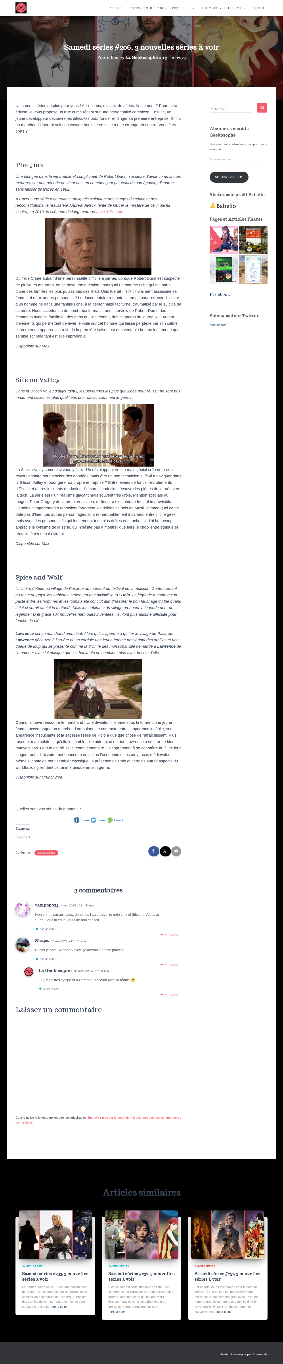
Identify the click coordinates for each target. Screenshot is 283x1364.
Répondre (171, 935)
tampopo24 (47, 905)
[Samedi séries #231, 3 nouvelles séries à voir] (227, 1234)
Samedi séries (46, 853)
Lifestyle (235, 8)
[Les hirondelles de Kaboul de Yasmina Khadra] (253, 269)
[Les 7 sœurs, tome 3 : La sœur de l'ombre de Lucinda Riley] (253, 240)
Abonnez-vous (229, 177)
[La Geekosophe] (21, 7)
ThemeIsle (260, 1354)
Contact (258, 8)
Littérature (210, 8)
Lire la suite (59, 1306)
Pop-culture (182, 8)
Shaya (42, 940)
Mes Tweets (218, 324)
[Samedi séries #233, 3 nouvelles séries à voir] (55, 1234)
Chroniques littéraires (148, 8)
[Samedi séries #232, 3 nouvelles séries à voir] (141, 1234)
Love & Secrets (109, 212)
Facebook (220, 294)
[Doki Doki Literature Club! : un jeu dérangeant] (224, 240)
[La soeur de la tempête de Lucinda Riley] (224, 269)
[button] (193, 8)
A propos (116, 8)
